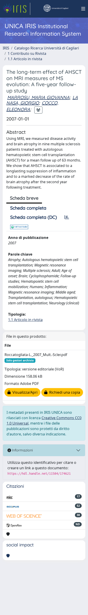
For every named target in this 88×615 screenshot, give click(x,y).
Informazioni (22, 450)
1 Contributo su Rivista (27, 53)
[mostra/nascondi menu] (83, 9)
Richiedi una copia (63, 392)
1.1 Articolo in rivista (25, 58)
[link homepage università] (56, 9)
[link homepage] (16, 9)
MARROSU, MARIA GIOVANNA (38, 97)
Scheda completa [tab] (28, 208)
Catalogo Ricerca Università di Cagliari (46, 48)
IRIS (6, 48)
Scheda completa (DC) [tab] (33, 217)
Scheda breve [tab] (24, 198)
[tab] (67, 217)
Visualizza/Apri (24, 392)
